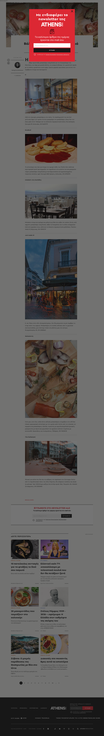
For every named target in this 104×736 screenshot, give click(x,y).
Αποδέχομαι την (53, 54)
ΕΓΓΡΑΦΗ (52, 50)
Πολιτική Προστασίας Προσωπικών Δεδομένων (57, 54)
